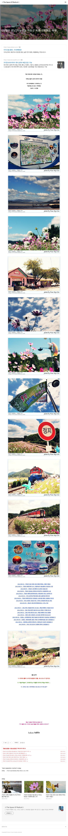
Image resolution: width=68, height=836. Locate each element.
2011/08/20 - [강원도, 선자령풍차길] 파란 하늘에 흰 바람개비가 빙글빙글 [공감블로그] (34, 617)
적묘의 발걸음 (6, 748)
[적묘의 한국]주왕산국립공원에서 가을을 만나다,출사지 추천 (16, 751)
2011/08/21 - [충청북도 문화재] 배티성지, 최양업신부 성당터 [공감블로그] (34, 622)
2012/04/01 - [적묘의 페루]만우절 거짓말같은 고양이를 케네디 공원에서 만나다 (34, 598)
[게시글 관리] (10, 742)
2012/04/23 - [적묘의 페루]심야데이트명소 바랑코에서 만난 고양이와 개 (34, 593)
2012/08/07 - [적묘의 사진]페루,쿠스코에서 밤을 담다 (34, 589)
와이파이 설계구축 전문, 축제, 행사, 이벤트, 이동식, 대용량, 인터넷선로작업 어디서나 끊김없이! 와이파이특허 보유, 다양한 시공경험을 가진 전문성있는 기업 (28, 66)
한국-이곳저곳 (13, 748)
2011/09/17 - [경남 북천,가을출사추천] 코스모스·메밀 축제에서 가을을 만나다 (34, 608)
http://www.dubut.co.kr (11, 47)
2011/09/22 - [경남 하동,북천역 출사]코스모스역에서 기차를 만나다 (34, 610)
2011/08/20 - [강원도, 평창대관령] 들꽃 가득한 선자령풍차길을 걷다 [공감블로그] (34, 619)
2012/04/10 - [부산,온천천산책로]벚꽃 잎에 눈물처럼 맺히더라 (34, 596)
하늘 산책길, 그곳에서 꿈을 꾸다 (9, 829)
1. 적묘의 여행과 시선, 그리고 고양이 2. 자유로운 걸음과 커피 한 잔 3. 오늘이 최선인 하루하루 (29, 809)
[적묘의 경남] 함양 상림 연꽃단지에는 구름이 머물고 (14, 757)
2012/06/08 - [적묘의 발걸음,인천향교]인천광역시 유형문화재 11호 (34, 591)
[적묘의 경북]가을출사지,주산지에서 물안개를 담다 (14, 753)
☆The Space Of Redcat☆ (10, 2)
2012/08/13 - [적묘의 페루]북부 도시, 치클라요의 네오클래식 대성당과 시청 (34, 586)
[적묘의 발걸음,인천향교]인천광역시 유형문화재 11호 (14, 759)
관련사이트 (4, 826)
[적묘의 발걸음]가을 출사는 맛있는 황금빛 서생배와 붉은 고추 (16, 755)
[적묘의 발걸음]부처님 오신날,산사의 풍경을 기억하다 (14, 761)
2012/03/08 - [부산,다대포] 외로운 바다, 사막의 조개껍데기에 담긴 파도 (34, 600)
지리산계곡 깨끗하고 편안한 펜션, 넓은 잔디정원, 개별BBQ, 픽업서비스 (25, 52)
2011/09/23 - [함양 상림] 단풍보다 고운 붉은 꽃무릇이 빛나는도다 (34, 615)
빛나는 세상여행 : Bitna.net (8, 832)
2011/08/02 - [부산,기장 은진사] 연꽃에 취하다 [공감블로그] (34, 624)
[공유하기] (8, 742)
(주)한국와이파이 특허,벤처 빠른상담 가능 (18, 62)
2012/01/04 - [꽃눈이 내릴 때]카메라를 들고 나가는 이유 (34, 603)
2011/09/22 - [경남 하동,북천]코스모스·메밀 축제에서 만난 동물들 (34, 612)
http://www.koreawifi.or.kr (12, 60)
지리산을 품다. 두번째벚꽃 (13, 50)
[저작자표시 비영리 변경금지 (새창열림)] (22, 742)
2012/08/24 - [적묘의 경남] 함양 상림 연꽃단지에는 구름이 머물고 (34, 584)
